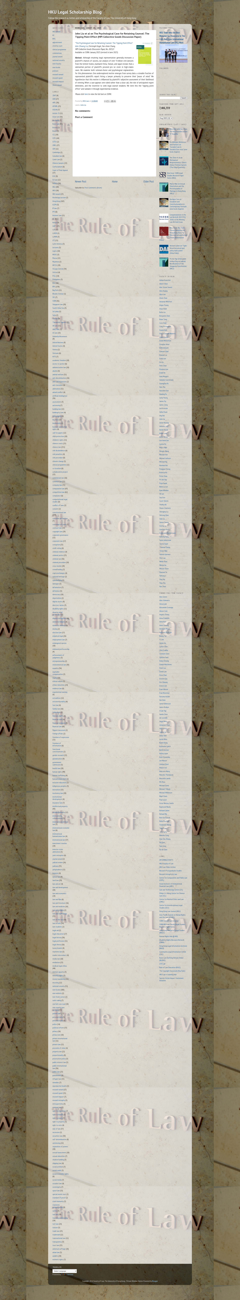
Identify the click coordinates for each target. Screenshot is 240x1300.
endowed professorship (60, 649)
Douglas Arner (164, 344)
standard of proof (59, 1197)
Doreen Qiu (163, 678)
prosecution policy (59, 1058)
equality (55, 668)
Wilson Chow (164, 568)
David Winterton (165, 340)
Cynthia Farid (163, 657)
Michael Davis (164, 785)
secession (56, 1132)
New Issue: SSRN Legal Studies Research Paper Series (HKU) (175, 175)
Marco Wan (163, 447)
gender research (58, 755)
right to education (59, 1111)
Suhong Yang (163, 536)
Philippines (56, 279)
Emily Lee (162, 358)
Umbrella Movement (59, 336)
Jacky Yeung (163, 397)
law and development (60, 887)
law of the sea (57, 919)
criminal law (56, 559)
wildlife (55, 1256)
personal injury (57, 1020)
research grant (57, 78)
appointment (57, 42)
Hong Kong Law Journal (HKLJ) (170, 911)
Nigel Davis (163, 796)
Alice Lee (162, 294)
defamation (56, 587)
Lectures (55, 247)
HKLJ (54, 187)
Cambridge (56, 152)
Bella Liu (162, 312)
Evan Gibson (163, 689)
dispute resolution (59, 618)
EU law (54, 179)
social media (57, 1180)
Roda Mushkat (164, 821)
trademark (56, 1234)
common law (57, 481)
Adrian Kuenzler (165, 280)
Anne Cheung (164, 625)
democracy (56, 594)
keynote (55, 873)
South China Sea (58, 308)
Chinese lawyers (58, 163)
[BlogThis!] (107, 101)
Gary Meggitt (164, 376)
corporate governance (60, 535)
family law (56, 708)
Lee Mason (163, 760)
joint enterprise (58, 855)
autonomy (56, 405)
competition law (58, 492)
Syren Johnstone (165, 540)
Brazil (54, 131)
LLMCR (54, 233)
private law (56, 1044)
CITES (54, 141)
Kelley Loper (163, 753)
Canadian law (57, 156)
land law (55, 880)
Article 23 (55, 113)
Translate (69, 1274)
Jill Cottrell (163, 718)
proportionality (58, 1055)
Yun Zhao (162, 586)
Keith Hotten (164, 750)
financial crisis (57, 719)
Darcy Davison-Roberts (167, 333)
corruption (56, 544)
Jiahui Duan (163, 412)
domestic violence (59, 625)
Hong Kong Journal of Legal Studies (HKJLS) (172, 931)
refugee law (56, 1079)
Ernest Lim (163, 686)
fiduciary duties (57, 716)
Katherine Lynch (165, 746)
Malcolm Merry (164, 771)
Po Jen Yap (163, 479)
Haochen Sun (164, 390)
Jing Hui (162, 415)
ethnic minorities (58, 685)
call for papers (57, 433)
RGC (53, 283)
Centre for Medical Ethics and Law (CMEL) (171, 900)
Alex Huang (163, 291)
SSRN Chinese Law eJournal (168, 921)
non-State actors (58, 997)
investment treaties (59, 843)
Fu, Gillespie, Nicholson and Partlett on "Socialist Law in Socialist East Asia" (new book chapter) (178, 147)
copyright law (57, 531)
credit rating (56, 548)
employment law (58, 639)
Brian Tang (163, 319)
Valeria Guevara (164, 554)
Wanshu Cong (164, 835)
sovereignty (56, 1187)
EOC (53, 176)
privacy (54, 1031)
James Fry (162, 401)
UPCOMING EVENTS (166, 860)
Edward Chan (163, 351)
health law (56, 768)
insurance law (57, 802)
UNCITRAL (56, 329)
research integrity (58, 1100)
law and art (56, 884)
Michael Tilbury (164, 789)
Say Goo (162, 497)
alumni (54, 371)
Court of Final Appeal (60, 170)
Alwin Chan (163, 298)
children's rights (58, 440)
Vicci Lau (162, 558)
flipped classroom (58, 730)
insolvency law (57, 793)
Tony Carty (163, 832)
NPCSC (54, 265)
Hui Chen (162, 700)
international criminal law (60, 823)
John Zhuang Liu (81, 46)
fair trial (55, 705)
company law (57, 485)
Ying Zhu (162, 583)
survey (54, 1211)
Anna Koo (162, 621)
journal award (57, 56)
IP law (54, 208)
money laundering (58, 979)
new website (57, 993)
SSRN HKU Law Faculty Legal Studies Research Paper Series (172, 925)
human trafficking (58, 775)
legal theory (56, 944)
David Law (163, 671)
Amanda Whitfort (165, 301)
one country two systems (58, 1008)
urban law (56, 1252)
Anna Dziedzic (164, 618)
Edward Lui (163, 355)
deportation (56, 598)
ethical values (57, 681)
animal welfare (57, 374)
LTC (53, 240)
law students (57, 926)
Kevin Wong (163, 437)
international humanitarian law (58, 835)
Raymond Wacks (165, 807)
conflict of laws (58, 505)
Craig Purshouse (165, 326)
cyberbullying (57, 580)
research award (57, 74)
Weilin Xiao (163, 561)
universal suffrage (59, 1249)
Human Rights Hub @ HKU (168, 936)
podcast (55, 71)
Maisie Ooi (163, 767)
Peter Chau (163, 476)
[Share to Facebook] (112, 101)
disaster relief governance (57, 613)
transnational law (58, 1238)
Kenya (54, 222)
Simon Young (164, 522)
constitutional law (59, 512)
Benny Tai (162, 636)
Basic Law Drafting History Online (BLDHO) (171, 958)
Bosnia (54, 127)
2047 (54, 95)
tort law (55, 1224)
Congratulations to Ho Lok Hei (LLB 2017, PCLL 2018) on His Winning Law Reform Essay (178, 218)
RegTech (55, 290)
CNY (53, 149)
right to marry (57, 1118)
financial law (57, 726)
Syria (54, 315)
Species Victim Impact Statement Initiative (171, 979)
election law (57, 632)
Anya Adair (163, 308)
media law (56, 958)
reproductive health (59, 1086)
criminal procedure (59, 562)
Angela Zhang (164, 614)
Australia (55, 120)
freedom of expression (60, 737)
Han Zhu (162, 387)
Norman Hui (163, 465)
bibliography (56, 416)
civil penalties (57, 454)
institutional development (57, 797)
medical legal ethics (59, 966)
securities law (57, 1136)
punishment (56, 1075)
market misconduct (59, 955)
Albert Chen (163, 283)
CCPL (54, 138)
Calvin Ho (162, 643)
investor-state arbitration (57, 850)
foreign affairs (57, 733)
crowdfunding (57, 569)
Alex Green (163, 597)
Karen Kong (163, 742)
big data (55, 419)
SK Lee (161, 494)
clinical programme (59, 49)
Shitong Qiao (164, 515)
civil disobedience (58, 450)
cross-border (57, 566)
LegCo (54, 251)
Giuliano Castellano (166, 380)
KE (53, 35)
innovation (56, 789)
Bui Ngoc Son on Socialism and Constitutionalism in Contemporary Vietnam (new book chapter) (178, 204)
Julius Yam (163, 735)
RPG (53, 38)
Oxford (55, 272)
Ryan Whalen (163, 490)
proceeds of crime (58, 1048)
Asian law (55, 116)
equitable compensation (57, 673)
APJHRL (55, 106)
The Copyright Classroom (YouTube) (172, 971)
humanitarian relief (59, 779)
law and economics (59, 893)
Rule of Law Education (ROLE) (170, 967)
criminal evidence (58, 551)
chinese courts (57, 443)
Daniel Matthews (165, 664)
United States (57, 346)
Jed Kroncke (163, 408)
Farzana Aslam (164, 696)
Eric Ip (161, 362)
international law (58, 840)
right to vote (57, 1125)
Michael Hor (163, 454)
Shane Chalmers (165, 508)
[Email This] (105, 101)
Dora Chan (163, 675)
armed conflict (57, 392)
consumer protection (60, 518)
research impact (58, 81)
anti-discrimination (59, 378)
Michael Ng (163, 461)
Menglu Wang (164, 451)
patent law (56, 1013)
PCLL (54, 276)
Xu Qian (162, 842)
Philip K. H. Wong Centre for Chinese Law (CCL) (172, 894)
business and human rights (59, 428)
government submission (56, 763)
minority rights (57, 975)
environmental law (59, 664)
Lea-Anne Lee (164, 440)
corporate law (57, 541)
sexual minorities (58, 1156)
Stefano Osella (164, 529)
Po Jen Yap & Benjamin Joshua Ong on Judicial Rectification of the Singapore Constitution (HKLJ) (178, 264)
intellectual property (60, 806)
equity (54, 678)
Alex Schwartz (164, 600)
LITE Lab (162, 963)
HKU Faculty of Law (166, 863)
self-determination (59, 1139)
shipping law (56, 1163)
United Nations (57, 342)
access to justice (58, 363)
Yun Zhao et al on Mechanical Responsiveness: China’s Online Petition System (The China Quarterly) (178, 162)
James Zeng (163, 405)
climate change (58, 461)
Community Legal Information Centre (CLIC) (172, 953)
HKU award (56, 31)
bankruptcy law (57, 412)
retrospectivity (57, 1104)
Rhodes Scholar (58, 293)
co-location (56, 468)
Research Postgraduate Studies (170, 870)
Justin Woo (163, 739)
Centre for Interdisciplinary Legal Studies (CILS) (170, 906)
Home (115, 181)
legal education (58, 934)
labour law (56, 876)
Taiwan (55, 318)
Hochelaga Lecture (59, 197)
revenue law (56, 1107)
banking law (56, 409)
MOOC (54, 254)
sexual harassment (59, 1152)
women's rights (57, 1259)
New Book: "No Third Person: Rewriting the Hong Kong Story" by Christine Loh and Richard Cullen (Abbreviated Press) (173, 234)
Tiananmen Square (59, 322)
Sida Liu (162, 519)
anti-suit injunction (59, 381)
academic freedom (59, 360)
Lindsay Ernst (164, 764)
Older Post (148, 181)
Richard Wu (163, 814)
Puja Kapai (163, 483)
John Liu (83, 105)
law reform (56, 923)
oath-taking (56, 1000)
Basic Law (56, 124)
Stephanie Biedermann (167, 533)
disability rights (58, 608)
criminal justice (57, 555)
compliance (56, 495)
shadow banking (58, 1159)
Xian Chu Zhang (164, 839)
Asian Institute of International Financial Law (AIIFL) (170, 884)
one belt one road (58, 1004)
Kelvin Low (163, 433)
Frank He (162, 372)
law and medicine (58, 906)
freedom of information (56, 744)
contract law (57, 528)
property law (57, 1051)
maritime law (57, 951)
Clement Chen (164, 653)
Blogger (155, 1281)
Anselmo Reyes (164, 628)
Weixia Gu (162, 565)
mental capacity (58, 972)
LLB (53, 229)
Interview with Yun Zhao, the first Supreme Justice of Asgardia (178, 131)
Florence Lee (163, 369)
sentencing (56, 1143)
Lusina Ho (162, 444)
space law (56, 1190)
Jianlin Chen (163, 714)
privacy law (56, 1035)
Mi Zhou (162, 782)
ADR (54, 99)
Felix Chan (163, 365)
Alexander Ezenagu (166, 607)
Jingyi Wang (163, 721)
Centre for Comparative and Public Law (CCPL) (173, 878)
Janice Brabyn (164, 707)
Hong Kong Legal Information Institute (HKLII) (173, 947)
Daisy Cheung (164, 661)
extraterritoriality (58, 701)
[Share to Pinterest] (115, 101)
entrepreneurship (58, 661)
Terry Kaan (163, 828)
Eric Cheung (163, 682)
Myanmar (55, 261)
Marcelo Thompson (166, 775)
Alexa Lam (163, 604)
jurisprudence (57, 869)
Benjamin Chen (164, 316)
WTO (54, 356)
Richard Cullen (164, 810)
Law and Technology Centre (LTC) (171, 889)
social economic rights (60, 1174)
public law (56, 1071)
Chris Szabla (163, 650)
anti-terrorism (57, 385)
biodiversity (56, 423)
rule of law (56, 1128)
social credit (56, 1170)
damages (55, 583)
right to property (58, 1121)
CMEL (54, 145)
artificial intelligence (59, 396)
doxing (54, 629)
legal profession (58, 941)
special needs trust (59, 1194)
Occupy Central (57, 268)
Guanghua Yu (163, 383)
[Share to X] (110, 101)
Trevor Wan (163, 551)
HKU (54, 190)
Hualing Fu (163, 394)
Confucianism (57, 166)
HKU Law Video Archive (167, 867)
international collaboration (57, 817)
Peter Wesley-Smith (166, 803)
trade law (55, 1231)
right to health (57, 1114)
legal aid (55, 930)
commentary (57, 53)
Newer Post (80, 181)
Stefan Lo (162, 526)
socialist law (57, 1183)
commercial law (58, 478)
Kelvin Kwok (163, 430)
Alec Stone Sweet (165, 287)
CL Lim (161, 639)
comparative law (58, 488)
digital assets (57, 601)
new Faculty (56, 63)
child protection (58, 436)
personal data (57, 1017)
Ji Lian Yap (162, 710)
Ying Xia (162, 579)
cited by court (57, 46)
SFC (53, 297)
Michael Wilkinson (165, 792)
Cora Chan (162, 323)
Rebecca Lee (163, 486)
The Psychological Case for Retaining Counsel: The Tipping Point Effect (104, 43)
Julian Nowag (164, 422)
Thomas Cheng (164, 547)
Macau (54, 258)
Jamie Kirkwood (164, 703)
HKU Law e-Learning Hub (167, 974)
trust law (55, 1245)
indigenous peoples (59, 786)
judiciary (55, 866)
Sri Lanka (55, 311)
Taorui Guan (163, 543)
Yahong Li (162, 575)
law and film (56, 899)
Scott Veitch (163, 501)
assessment (56, 402)
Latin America (57, 244)
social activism (57, 1166)
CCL (53, 134)
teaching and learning (60, 1218)
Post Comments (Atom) (93, 187)
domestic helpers (58, 621)
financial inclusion (58, 723)
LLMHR (54, 236)
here (86, 94)
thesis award (57, 85)
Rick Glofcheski (164, 817)
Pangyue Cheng (164, 469)
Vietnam (55, 353)
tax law (55, 1214)
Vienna (54, 349)
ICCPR (54, 204)
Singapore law (57, 304)
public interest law (59, 1062)
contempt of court (59, 524)
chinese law (56, 447)
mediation (56, 962)
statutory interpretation (57, 1206)
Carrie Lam (56, 159)
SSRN (54, 301)
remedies (55, 1082)
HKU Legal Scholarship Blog (75, 12)
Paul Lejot (163, 799)
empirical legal (57, 636)
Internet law (56, 215)
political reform (58, 1027)
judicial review (57, 862)
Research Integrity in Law (168, 874)
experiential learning (59, 692)
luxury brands (57, 948)
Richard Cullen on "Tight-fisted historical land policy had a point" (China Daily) (178, 249)
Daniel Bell (163, 330)
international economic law (60, 829)
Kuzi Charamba (164, 757)
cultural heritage (58, 576)
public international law (59, 1066)
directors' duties (58, 605)
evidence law (57, 688)
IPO (53, 211)
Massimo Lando (164, 778)
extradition (56, 698)
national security (58, 60)
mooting (55, 982)
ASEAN (54, 109)
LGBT (54, 226)
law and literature (58, 903)
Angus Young (163, 305)
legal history (57, 937)
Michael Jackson (165, 458)
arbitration (56, 388)
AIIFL (54, 102)
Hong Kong (56, 201)
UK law (55, 325)
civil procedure (57, 457)
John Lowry (163, 728)
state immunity (58, 1201)
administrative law (59, 367)
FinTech (55, 183)
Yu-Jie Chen (163, 849)
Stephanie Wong (165, 824)
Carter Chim (163, 646)
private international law (59, 1039)
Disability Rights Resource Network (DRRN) (171, 941)
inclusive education (59, 782)
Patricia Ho (163, 472)
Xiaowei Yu (163, 572)
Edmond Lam (164, 348)
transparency (57, 1241)
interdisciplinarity (58, 812)
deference (56, 591)
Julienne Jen (163, 426)
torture (55, 1227)
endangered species (59, 643)
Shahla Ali (162, 504)
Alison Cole (163, 611)
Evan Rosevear (164, 693)
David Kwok (163, 337)
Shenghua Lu (163, 511)
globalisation (57, 758)
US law (54, 333)
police (54, 1024)
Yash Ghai (162, 846)
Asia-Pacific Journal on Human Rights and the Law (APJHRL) (172, 916)
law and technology (59, 913)
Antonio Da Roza (165, 632)
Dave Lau (162, 668)
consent (55, 509)
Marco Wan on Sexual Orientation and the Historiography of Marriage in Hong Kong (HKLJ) (178, 188)
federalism (56, 712)
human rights (57, 772)
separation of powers (60, 1146)
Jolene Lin (162, 732)
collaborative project (60, 472)
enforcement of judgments (58, 656)
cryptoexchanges (58, 573)
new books (56, 67)
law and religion (58, 910)
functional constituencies (57, 750)
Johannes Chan (164, 725)
